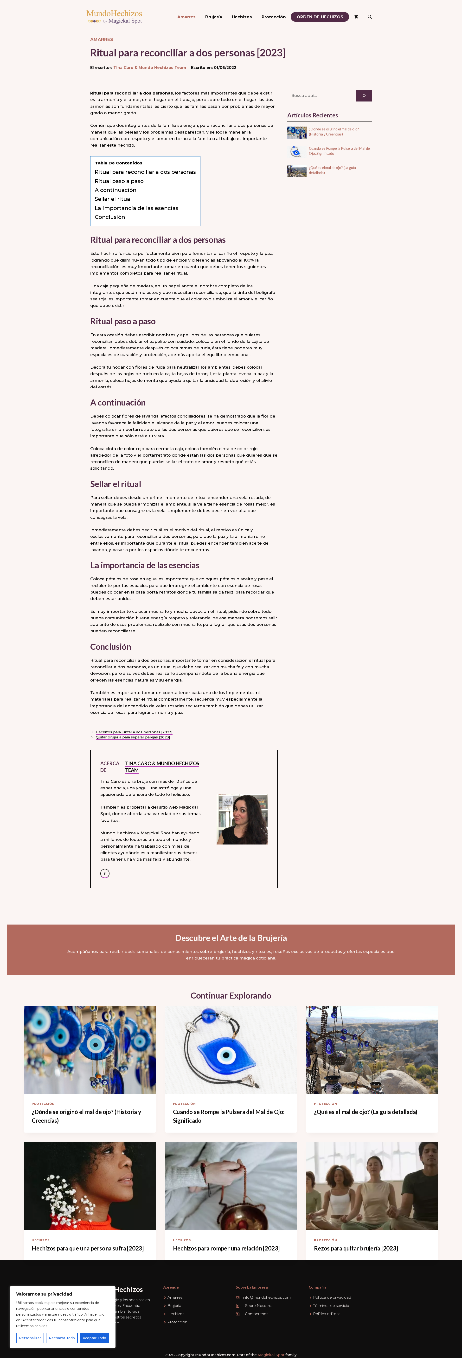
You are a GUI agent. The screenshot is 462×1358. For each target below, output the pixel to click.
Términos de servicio (331, 1305)
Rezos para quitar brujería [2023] (356, 1248)
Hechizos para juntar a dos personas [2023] (134, 732)
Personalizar (30, 1338)
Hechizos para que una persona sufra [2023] (88, 1248)
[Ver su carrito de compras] (356, 17)
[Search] (364, 95)
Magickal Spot (271, 1354)
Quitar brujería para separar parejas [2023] (133, 737)
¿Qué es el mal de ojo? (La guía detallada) (365, 1111)
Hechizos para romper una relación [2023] (226, 1248)
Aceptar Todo (94, 1338)
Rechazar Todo (62, 1338)
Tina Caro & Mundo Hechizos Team (149, 67)
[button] (370, 17)
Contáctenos (256, 1313)
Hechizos (242, 16)
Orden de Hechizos (320, 16)
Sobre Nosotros (259, 1305)
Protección (274, 16)
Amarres (186, 16)
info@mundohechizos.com (267, 1297)
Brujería (213, 16)
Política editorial (327, 1313)
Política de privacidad (332, 1297)
